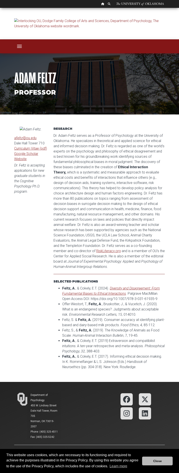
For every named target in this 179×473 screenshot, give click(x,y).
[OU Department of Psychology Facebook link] (126, 399)
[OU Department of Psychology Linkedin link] (145, 413)
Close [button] (157, 461)
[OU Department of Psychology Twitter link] (145, 399)
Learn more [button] (118, 466)
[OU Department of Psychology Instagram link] (126, 413)
